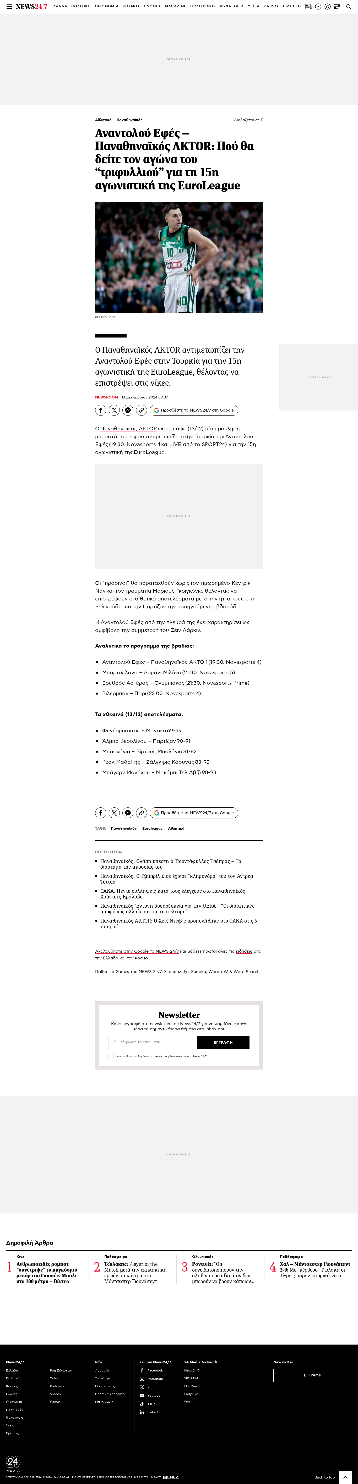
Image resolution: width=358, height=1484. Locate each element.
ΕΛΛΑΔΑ (59, 6)
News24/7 (191, 1370)
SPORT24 (191, 1378)
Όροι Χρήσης (105, 1386)
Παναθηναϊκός (130, 120)
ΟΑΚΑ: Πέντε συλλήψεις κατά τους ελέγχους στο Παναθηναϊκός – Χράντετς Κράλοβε (174, 893)
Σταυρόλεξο (176, 972)
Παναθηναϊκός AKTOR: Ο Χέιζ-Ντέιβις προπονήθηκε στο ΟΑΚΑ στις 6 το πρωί (178, 923)
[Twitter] (114, 410)
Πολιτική (12, 1378)
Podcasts (57, 1386)
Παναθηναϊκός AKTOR (128, 428)
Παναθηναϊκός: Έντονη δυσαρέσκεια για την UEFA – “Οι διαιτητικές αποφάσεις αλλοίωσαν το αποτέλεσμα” (177, 908)
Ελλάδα (12, 1370)
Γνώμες (11, 1394)
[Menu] (9, 6)
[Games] (337, 6)
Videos (55, 1394)
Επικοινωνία (104, 1401)
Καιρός (271, 6)
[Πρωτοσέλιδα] (308, 6)
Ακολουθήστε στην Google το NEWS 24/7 (137, 951)
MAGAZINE (175, 6)
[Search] (348, 6)
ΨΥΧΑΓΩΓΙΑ (232, 6)
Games (122, 972)
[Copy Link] (141, 410)
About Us (102, 1370)
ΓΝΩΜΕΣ (152, 6)
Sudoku (198, 972)
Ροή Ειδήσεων (61, 1370)
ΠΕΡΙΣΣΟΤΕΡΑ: (108, 852)
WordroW (218, 972)
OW (187, 1401)
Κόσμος (12, 1386)
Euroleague (152, 828)
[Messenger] (127, 410)
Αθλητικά (104, 120)
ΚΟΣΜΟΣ (131, 6)
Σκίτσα (55, 1378)
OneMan (190, 1386)
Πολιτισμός (14, 1409)
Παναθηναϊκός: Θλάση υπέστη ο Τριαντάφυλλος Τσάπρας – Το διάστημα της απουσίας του (170, 864)
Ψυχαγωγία (14, 1417)
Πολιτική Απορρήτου (111, 1394)
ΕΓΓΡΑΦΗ (313, 1375)
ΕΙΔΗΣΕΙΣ (292, 6)
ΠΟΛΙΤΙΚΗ (81, 6)
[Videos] (318, 6)
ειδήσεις (244, 951)
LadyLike (191, 1394)
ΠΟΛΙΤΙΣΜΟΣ (203, 6)
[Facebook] (100, 410)
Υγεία (10, 1425)
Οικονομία (14, 1401)
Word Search (246, 972)
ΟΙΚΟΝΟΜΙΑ (107, 6)
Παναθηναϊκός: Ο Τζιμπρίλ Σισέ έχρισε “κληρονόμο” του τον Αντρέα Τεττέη (176, 879)
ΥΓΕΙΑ (254, 6)
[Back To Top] (345, 1477)
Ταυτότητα (103, 1378)
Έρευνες (12, 1433)
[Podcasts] (327, 6)
